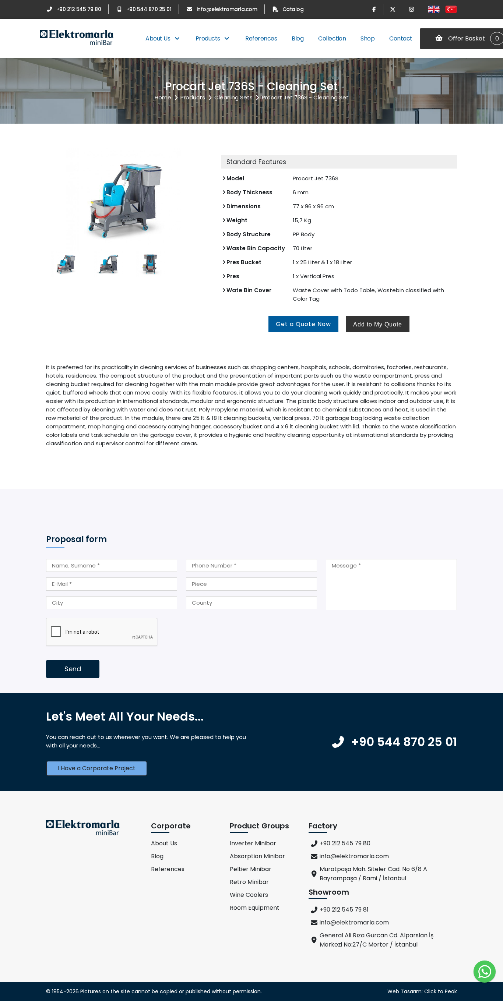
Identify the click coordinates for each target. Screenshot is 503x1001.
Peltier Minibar (250, 869)
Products (209, 38)
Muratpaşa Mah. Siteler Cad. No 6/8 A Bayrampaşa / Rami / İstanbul (373, 873)
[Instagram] (411, 9)
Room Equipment (254, 907)
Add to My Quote (377, 324)
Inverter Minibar (253, 843)
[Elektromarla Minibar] (76, 38)
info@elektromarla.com (227, 9)
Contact (400, 38)
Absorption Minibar (257, 856)
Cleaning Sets (233, 97)
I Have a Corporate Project (97, 768)
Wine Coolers (249, 895)
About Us (158, 38)
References (261, 38)
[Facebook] (373, 9)
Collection (332, 38)
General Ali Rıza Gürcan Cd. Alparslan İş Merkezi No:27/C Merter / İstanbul (376, 940)
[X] (392, 9)
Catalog (292, 9)
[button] (202, 199)
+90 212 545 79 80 (78, 9)
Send (72, 668)
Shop (367, 38)
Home (163, 97)
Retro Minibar (249, 882)
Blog (297, 38)
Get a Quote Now (303, 324)
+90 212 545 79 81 (344, 909)
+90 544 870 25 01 (148, 9)
